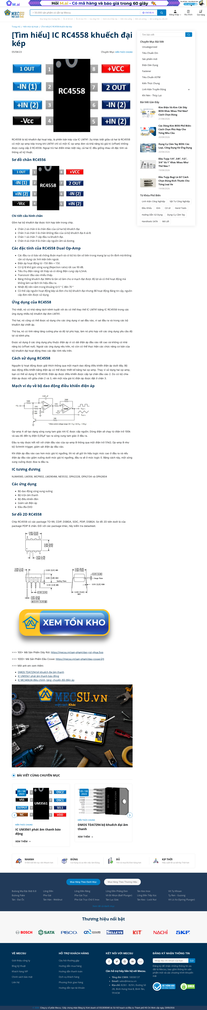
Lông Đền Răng (82, 891)
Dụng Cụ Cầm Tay (176, 214)
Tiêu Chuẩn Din (150, 53)
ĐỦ (118, 859)
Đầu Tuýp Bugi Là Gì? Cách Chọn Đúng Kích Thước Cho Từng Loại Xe (174, 181)
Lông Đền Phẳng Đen (117, 891)
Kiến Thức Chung (124, 52)
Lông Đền (48, 891)
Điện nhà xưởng (126, 19)
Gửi (192, 960)
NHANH (29, 859)
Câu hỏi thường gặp (69, 960)
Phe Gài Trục (81, 895)
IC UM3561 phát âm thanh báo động (38, 676)
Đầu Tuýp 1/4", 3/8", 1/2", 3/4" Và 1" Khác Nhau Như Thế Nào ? (173, 162)
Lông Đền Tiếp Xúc (147, 895)
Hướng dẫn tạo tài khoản (72, 987)
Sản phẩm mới (149, 59)
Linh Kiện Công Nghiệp (153, 201)
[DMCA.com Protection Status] (187, 986)
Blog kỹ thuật (19, 965)
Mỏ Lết (165, 221)
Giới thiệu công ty (21, 960)
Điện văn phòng (141, 19)
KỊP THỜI (167, 859)
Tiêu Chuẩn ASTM (151, 77)
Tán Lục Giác (112, 899)
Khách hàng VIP (20, 971)
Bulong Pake (18, 895)
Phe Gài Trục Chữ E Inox (86, 899)
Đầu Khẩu (147, 208)
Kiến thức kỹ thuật (30, 26)
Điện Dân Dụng (150, 65)
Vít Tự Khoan (175, 891)
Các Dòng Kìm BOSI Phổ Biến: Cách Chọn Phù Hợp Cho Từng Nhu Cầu (175, 129)
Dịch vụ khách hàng (69, 976)
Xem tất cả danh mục (104, 906)
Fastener (146, 71)
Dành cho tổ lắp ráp (110, 19)
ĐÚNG (74, 859)
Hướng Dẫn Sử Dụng (152, 214)
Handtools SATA (150, 221)
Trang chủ (16, 26)
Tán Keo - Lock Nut (146, 899)
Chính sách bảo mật (22, 976)
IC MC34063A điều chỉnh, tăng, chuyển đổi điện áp (46, 680)
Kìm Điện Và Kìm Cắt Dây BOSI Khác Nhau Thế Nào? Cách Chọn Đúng (173, 111)
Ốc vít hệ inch (68, 19)
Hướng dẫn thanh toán (70, 971)
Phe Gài (47, 895)
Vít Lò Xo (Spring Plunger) (181, 899)
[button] (130, 815)
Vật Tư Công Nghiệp (180, 201)
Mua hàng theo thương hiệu (50, 19)
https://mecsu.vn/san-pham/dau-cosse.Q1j (80, 659)
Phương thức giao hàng (71, 982)
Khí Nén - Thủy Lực (152, 95)
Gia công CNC (95, 19)
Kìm (158, 208)
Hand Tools (180, 208)
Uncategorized (149, 47)
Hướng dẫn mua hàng (70, 965)
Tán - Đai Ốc (18, 899)
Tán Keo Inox (143, 891)
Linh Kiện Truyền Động (154, 89)
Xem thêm (21, 841)
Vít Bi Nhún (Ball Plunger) (119, 895)
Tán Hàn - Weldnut (52, 899)
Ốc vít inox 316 (81, 19)
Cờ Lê (167, 208)
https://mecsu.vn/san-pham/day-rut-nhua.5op (77, 652)
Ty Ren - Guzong (176, 895)
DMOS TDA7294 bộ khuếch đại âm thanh (41, 672)
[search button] (161, 12)
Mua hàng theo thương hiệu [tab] (122, 882)
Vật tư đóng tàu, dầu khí (158, 19)
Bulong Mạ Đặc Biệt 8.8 (24, 891)
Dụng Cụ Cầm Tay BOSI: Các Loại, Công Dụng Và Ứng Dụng (175, 145)
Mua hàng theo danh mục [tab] (83, 882)
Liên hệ (15, 982)
